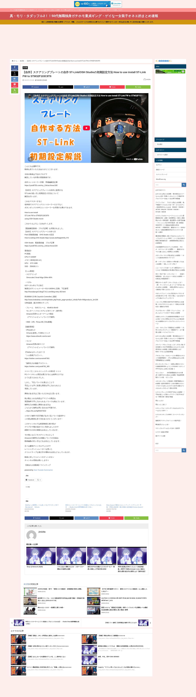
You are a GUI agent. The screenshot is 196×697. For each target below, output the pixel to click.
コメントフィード (161, 174)
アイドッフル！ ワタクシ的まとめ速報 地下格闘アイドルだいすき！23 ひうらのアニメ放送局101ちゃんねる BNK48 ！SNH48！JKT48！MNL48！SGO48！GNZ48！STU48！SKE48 (170, 207)
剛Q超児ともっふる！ (163, 424)
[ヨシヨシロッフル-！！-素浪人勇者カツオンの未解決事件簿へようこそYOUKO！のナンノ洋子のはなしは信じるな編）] (170, 366)
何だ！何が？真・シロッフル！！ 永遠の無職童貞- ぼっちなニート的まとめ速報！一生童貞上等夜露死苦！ (170, 276)
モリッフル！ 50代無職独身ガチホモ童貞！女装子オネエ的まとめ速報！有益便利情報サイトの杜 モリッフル (170, 375)
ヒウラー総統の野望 (162, 432)
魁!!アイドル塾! (160, 436)
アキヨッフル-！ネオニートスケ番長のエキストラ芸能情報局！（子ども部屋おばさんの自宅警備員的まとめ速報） (170, 358)
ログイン (159, 165)
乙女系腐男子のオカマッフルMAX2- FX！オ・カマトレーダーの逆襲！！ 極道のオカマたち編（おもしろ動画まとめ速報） (170, 249)
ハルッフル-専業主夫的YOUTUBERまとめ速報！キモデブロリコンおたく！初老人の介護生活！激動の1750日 (170, 304)
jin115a (148, 79)
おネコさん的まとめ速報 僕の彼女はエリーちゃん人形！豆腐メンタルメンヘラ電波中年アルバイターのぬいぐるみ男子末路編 (170, 196)
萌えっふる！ (160, 400)
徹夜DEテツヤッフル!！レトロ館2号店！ (169, 420)
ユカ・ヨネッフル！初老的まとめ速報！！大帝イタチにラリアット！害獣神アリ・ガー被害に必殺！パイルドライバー (170, 330)
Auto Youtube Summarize (43, 470)
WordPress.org (161, 179)
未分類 (25, 67)
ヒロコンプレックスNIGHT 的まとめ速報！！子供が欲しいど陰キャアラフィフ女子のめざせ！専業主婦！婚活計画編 (170, 394)
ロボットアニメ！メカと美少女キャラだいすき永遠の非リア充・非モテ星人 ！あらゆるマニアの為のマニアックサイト (170, 296)
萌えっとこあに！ (161, 404)
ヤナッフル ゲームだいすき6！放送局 (168, 428)
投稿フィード (160, 169)
